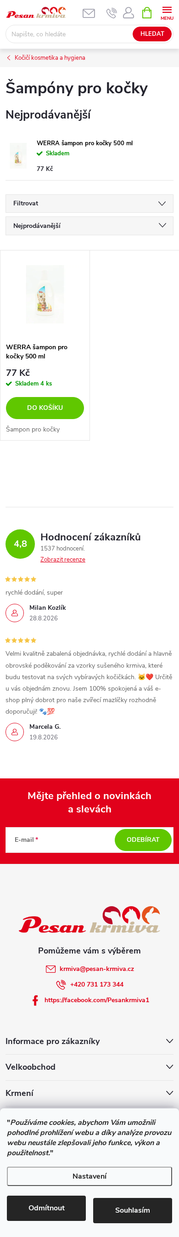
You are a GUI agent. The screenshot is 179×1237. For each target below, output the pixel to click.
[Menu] (167, 12)
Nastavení (89, 1176)
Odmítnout (46, 1208)
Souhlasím (132, 1210)
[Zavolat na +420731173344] (111, 13)
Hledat (152, 34)
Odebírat (143, 839)
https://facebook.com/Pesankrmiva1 (97, 1000)
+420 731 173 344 (96, 984)
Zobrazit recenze (62, 560)
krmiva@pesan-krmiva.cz (97, 969)
